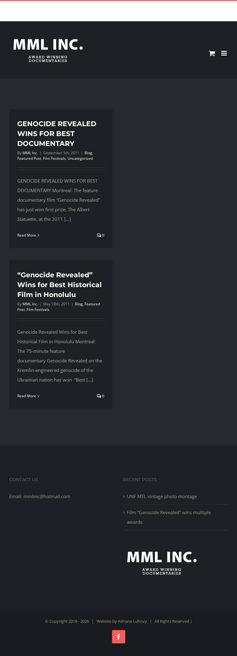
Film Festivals (54, 158)
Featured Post (29, 158)
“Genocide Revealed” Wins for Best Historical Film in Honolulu (59, 285)
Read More (26, 235)
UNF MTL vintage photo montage (162, 496)
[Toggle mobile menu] (224, 53)
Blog (88, 152)
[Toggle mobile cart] (212, 53)
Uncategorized (80, 158)
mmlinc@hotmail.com (133, 5)
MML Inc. (30, 152)
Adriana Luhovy (132, 621)
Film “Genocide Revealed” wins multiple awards (169, 517)
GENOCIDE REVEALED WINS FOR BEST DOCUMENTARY (56, 134)
